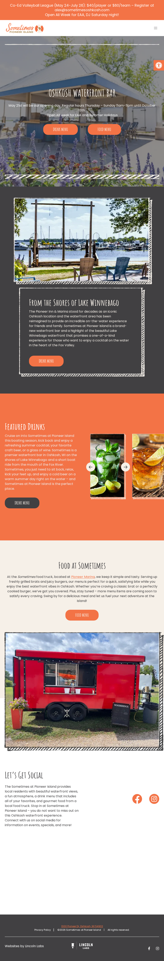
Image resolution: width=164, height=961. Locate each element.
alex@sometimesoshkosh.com (82, 9)
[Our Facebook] (137, 799)
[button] (159, 65)
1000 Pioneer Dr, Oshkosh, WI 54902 (82, 926)
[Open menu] (155, 28)
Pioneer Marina (83, 576)
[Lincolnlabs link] (82, 946)
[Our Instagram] (154, 799)
